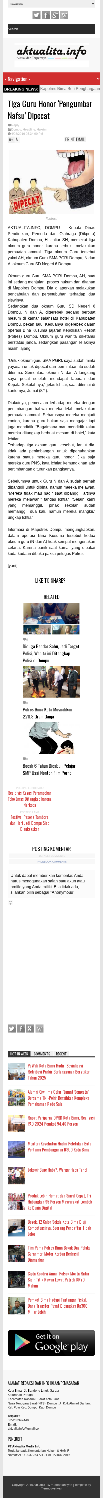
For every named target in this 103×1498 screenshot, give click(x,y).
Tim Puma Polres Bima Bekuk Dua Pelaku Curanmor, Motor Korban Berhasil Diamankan (59, 1254)
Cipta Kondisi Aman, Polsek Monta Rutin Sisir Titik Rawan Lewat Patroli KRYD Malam (58, 1280)
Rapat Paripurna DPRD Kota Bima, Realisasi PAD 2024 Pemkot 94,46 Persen (61, 1121)
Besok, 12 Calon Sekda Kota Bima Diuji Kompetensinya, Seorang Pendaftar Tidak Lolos (59, 1228)
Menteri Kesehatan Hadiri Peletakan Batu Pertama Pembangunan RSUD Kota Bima (59, 1147)
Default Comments (52, 855)
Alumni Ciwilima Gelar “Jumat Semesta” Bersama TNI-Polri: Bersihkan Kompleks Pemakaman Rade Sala (58, 1098)
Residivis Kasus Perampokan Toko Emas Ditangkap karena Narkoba (30, 799)
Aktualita (39, 1485)
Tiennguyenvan (51, 1488)
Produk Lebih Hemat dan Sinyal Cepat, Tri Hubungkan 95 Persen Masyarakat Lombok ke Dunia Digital (60, 1202)
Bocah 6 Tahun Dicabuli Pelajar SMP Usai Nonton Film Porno (49, 769)
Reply (15, 125)
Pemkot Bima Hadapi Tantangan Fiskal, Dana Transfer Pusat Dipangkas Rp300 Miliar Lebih (58, 1306)
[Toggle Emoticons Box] (10, 902)
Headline (29, 129)
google (55, 15)
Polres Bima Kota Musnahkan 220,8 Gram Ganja (47, 713)
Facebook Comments (52, 861)
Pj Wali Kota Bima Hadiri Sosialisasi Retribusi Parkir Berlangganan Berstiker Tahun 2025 (59, 1072)
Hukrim (41, 129)
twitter (36, 15)
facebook (46, 15)
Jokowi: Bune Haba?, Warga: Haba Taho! (57, 1170)
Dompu (16, 129)
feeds (64, 15)
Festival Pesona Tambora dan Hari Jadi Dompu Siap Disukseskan (29, 823)
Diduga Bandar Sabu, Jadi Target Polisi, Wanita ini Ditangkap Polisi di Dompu (51, 653)
